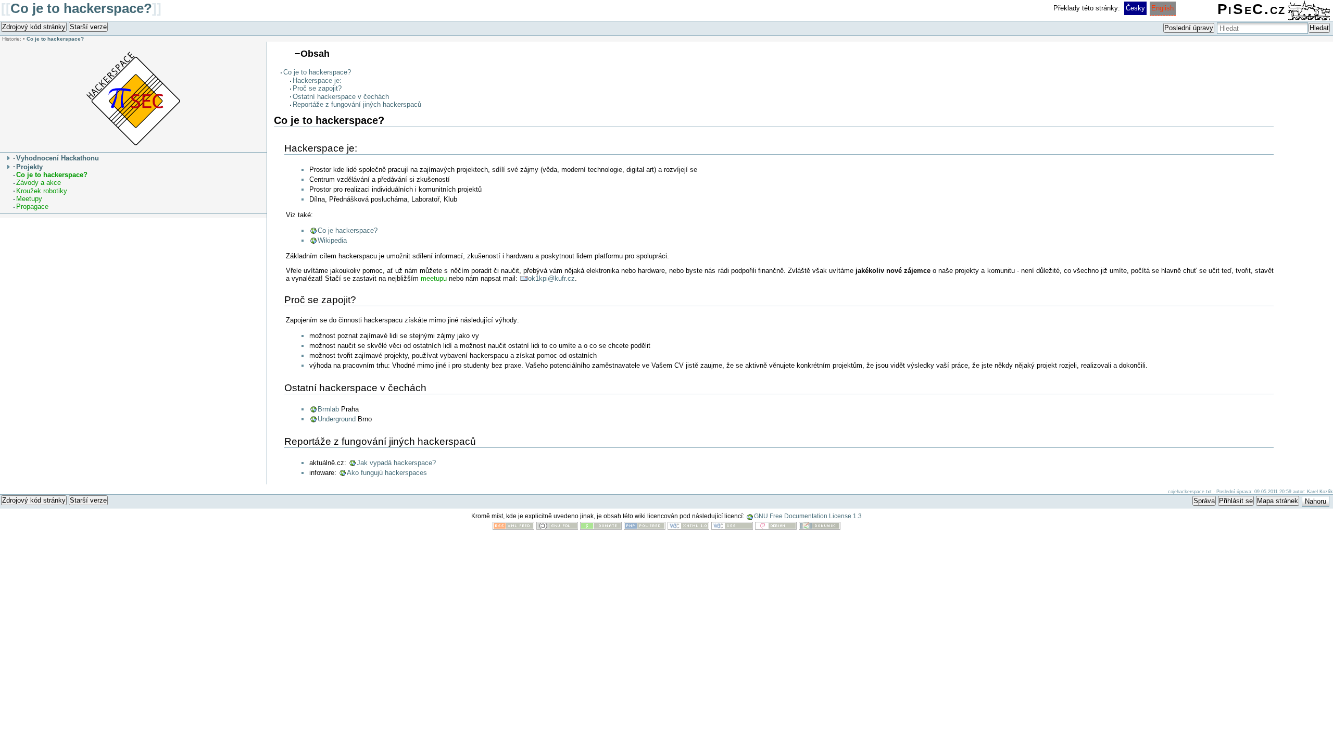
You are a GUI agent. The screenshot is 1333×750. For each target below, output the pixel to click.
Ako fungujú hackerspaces (387, 473)
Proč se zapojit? (317, 88)
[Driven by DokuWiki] (819, 527)
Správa (1204, 501)
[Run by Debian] (776, 527)
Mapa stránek (1277, 501)
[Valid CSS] (732, 527)
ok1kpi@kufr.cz (551, 278)
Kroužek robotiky (41, 191)
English (1162, 8)
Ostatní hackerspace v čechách (341, 97)
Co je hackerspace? (348, 230)
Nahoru (1315, 501)
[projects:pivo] (133, 98)
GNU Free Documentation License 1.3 (808, 516)
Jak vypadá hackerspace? (396, 463)
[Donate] (601, 527)
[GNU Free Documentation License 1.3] (557, 527)
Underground (337, 419)
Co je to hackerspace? (81, 8)
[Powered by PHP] (644, 527)
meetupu (434, 278)
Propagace (32, 206)
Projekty (29, 167)
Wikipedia (332, 240)
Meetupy (29, 199)
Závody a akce (38, 182)
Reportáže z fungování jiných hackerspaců (357, 104)
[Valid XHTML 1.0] (688, 527)
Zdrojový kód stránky (34, 27)
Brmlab (328, 409)
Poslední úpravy (1188, 28)
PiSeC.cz (1251, 9)
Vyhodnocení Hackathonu (57, 158)
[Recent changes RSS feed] (513, 527)
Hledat (1319, 28)
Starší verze (88, 27)
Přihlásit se (1236, 501)
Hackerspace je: (317, 80)
